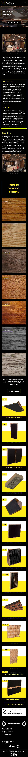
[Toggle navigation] (25, 2)
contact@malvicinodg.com (12, 714)
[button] (10, 54)
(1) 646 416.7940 (6, 742)
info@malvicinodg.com (8, 741)
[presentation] (3, 43)
